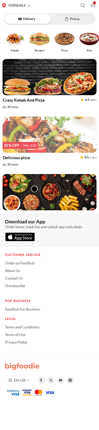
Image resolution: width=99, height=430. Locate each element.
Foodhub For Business (22, 309)
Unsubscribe (15, 286)
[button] (83, 5)
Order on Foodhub (20, 263)
